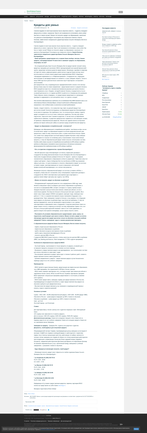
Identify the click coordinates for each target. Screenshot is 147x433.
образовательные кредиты (52, 405)
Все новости (105, 79)
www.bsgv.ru (61, 385)
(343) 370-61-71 (56, 418)
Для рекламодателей (66, 421)
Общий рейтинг (117, 117)
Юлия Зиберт (31, 393)
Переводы (108, 16)
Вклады (47, 16)
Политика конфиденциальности (38, 421)
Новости (32, 16)
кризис (43, 405)
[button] (25, 12)
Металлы (101, 16)
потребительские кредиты (34, 405)
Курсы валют (39, 16)
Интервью (73, 27)
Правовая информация (53, 421)
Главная (26, 20)
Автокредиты (88, 16)
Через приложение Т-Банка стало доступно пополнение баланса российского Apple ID (110, 63)
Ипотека (81, 16)
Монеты (96, 16)
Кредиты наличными (82, 27)
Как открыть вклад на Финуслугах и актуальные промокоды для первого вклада (111, 38)
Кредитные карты (66, 16)
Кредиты (75, 16)
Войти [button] (120, 12)
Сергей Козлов (63, 405)
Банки (26, 16)
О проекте (26, 421)
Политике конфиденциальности (48, 429)
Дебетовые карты (55, 16)
